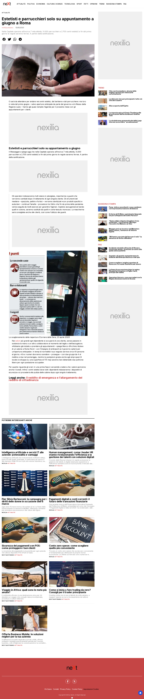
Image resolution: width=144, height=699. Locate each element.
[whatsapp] (15, 41)
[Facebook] (66, 680)
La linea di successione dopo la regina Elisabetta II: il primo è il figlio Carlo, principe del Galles (124, 271)
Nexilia (4, 463)
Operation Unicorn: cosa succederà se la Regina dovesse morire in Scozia (125, 278)
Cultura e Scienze (55, 4)
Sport (79, 4)
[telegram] (20, 41)
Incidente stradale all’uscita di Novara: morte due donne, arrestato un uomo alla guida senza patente (125, 249)
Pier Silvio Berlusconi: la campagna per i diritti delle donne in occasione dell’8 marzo (24, 501)
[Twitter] (73, 680)
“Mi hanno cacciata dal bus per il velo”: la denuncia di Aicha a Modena (125, 237)
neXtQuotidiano (7, 28)
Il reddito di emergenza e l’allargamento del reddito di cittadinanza (45, 379)
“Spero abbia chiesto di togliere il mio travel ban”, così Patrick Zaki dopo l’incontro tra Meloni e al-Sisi (124, 222)
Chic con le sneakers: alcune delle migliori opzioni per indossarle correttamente (122, 92)
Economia (40, 4)
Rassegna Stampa (114, 4)
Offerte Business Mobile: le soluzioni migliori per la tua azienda (22, 635)
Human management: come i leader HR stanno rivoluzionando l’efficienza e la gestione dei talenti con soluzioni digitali (71, 454)
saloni (17, 341)
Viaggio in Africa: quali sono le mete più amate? (24, 591)
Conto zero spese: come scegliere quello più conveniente (68, 547)
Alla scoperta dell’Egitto (118, 106)
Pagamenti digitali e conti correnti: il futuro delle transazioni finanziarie (69, 500)
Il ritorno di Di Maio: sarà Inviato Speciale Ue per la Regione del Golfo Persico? (125, 214)
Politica (31, 4)
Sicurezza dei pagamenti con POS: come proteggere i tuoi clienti (21, 547)
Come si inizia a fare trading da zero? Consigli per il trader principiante (70, 591)
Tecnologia (69, 4)
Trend (102, 4)
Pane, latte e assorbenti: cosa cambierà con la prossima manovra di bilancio (125, 208)
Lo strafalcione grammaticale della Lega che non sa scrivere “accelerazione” (125, 121)
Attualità (21, 4)
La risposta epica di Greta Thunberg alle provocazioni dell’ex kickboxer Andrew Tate (125, 114)
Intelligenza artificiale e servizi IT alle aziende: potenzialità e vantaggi (23, 453)
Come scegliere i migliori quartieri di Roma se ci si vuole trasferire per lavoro (125, 263)
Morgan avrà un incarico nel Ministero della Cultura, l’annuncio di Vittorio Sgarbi (124, 230)
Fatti (86, 4)
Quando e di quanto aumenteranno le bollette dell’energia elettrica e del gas (124, 256)
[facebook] (4, 41)
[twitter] (9, 41)
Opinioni (93, 4)
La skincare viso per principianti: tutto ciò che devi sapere (125, 99)
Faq (124, 4)
